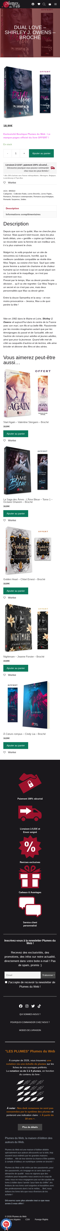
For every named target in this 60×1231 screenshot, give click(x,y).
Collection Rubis (20, 194)
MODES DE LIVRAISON (30, 1030)
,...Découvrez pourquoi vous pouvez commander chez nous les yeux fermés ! (27, 168)
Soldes (23, 199)
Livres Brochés (34, 194)
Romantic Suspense (11, 199)
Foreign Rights (41, 1219)
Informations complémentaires (23, 214)
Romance (7, 197)
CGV (28, 1219)
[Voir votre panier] (50, 4)
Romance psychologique (44, 197)
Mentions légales (12, 1219)
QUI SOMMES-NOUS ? (30, 1014)
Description (12, 208)
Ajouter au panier (41, 153)
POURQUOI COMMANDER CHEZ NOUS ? (30, 1022)
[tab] (30, 208)
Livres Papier (46, 194)
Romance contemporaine (22, 197)
